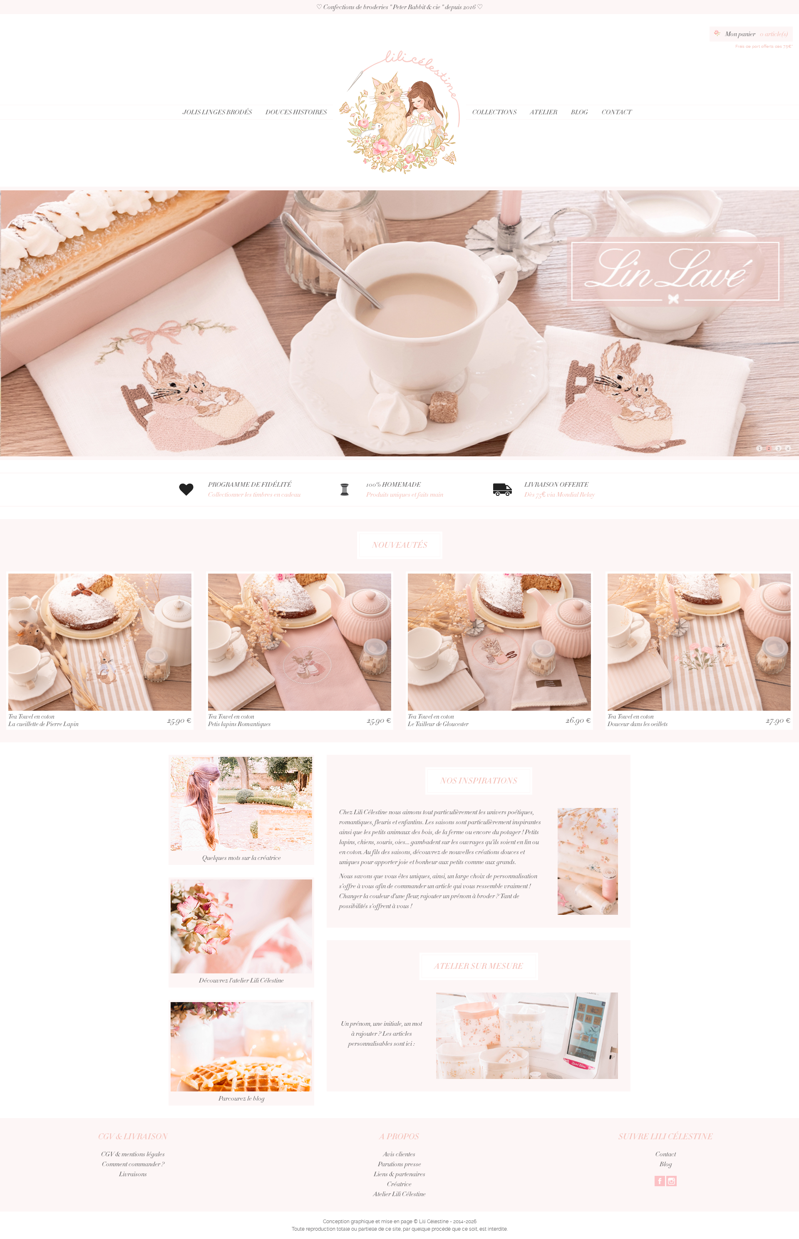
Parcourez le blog (241, 1098)
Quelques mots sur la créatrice (241, 857)
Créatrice (399, 1184)
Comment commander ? (133, 1164)
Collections (494, 112)
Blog (579, 112)
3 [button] (778, 448)
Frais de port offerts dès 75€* (764, 46)
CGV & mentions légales (133, 1154)
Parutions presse (399, 1164)
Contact (617, 112)
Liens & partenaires (399, 1174)
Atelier (543, 112)
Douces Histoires (296, 112)
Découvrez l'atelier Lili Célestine (241, 980)
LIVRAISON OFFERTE (559, 489)
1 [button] (759, 448)
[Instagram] (671, 1180)
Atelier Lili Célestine (399, 1194)
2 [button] (769, 448)
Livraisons (133, 1174)
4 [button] (788, 448)
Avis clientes (399, 1154)
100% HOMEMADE (404, 489)
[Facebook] (660, 1180)
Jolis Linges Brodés (217, 112)
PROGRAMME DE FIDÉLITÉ (254, 489)
